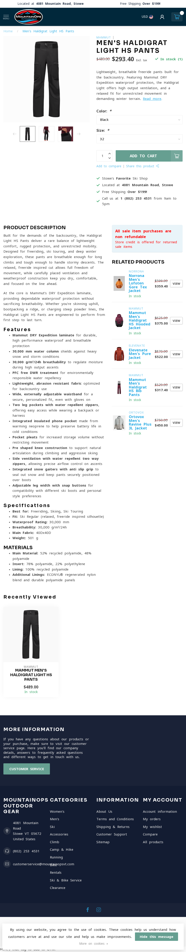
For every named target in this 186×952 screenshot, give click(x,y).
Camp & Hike (61, 849)
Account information (160, 811)
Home (8, 31)
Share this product (141, 166)
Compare (150, 834)
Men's (54, 819)
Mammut (103, 37)
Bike (53, 865)
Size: (102, 130)
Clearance (57, 887)
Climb (54, 842)
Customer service (26, 769)
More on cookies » (93, 943)
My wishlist (152, 826)
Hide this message (156, 936)
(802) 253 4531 (26, 851)
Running (56, 857)
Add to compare (108, 166)
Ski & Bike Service (66, 880)
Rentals (55, 872)
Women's (57, 811)
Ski (52, 826)
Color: (103, 111)
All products (153, 842)
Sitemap (103, 842)
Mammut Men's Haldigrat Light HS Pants (31, 675)
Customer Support (111, 834)
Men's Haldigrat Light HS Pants (48, 31)
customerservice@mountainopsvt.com (43, 864)
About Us (104, 811)
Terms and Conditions (115, 819)
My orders (152, 819)
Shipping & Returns (113, 826)
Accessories (59, 834)
